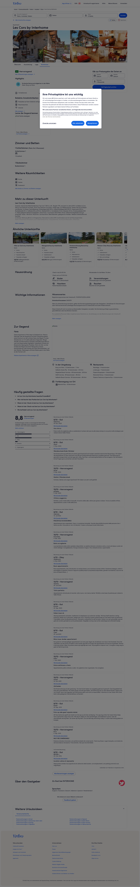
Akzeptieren (92, 123)
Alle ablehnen (77, 123)
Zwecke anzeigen (49, 123)
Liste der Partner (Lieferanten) (51, 116)
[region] (71, 109)
